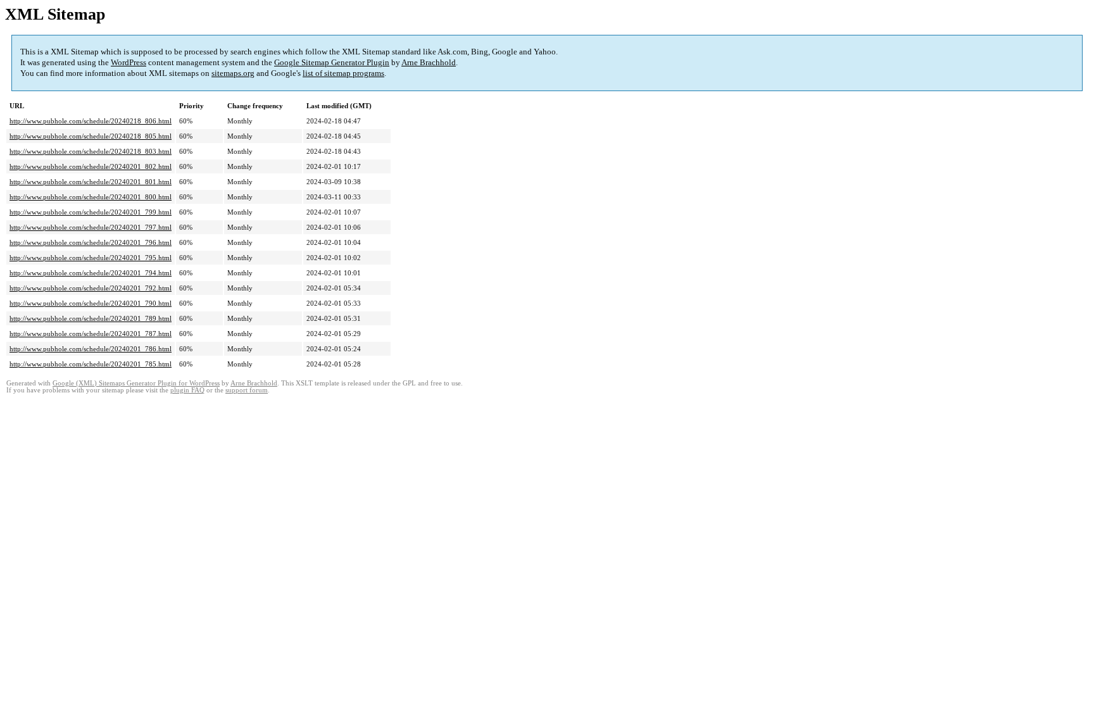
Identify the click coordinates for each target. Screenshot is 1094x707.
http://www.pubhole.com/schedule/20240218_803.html (90, 151)
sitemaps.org (233, 73)
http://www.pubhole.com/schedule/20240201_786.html (90, 349)
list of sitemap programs (343, 73)
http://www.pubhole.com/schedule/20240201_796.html (90, 242)
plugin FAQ (187, 390)
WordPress (128, 62)
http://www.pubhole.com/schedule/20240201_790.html (90, 303)
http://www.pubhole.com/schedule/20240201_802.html (90, 166)
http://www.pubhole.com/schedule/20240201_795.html (90, 257)
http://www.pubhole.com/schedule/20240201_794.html (90, 273)
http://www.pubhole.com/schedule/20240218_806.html (90, 121)
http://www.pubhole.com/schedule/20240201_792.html (90, 288)
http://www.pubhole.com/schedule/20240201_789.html (90, 318)
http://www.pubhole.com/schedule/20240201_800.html (90, 197)
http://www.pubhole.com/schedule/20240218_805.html (90, 136)
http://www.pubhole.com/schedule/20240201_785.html (90, 364)
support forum (246, 390)
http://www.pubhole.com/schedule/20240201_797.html (90, 227)
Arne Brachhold (428, 62)
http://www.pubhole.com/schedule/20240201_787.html (90, 333)
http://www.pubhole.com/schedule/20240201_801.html (90, 181)
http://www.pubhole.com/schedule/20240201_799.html (90, 212)
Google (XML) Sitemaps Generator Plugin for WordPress (136, 383)
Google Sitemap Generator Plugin (331, 62)
